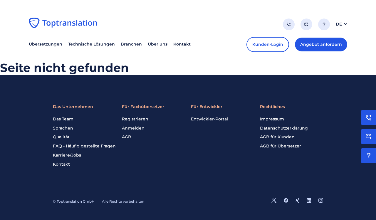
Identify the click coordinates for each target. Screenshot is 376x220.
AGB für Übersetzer (280, 146)
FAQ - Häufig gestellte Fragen (84, 146)
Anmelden (133, 128)
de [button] (339, 24)
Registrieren (135, 119)
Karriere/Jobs (67, 155)
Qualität (61, 137)
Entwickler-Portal (209, 119)
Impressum (272, 119)
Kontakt (61, 164)
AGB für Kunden (277, 137)
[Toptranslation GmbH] (63, 23)
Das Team (63, 119)
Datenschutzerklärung (284, 128)
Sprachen (63, 128)
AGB (126, 137)
